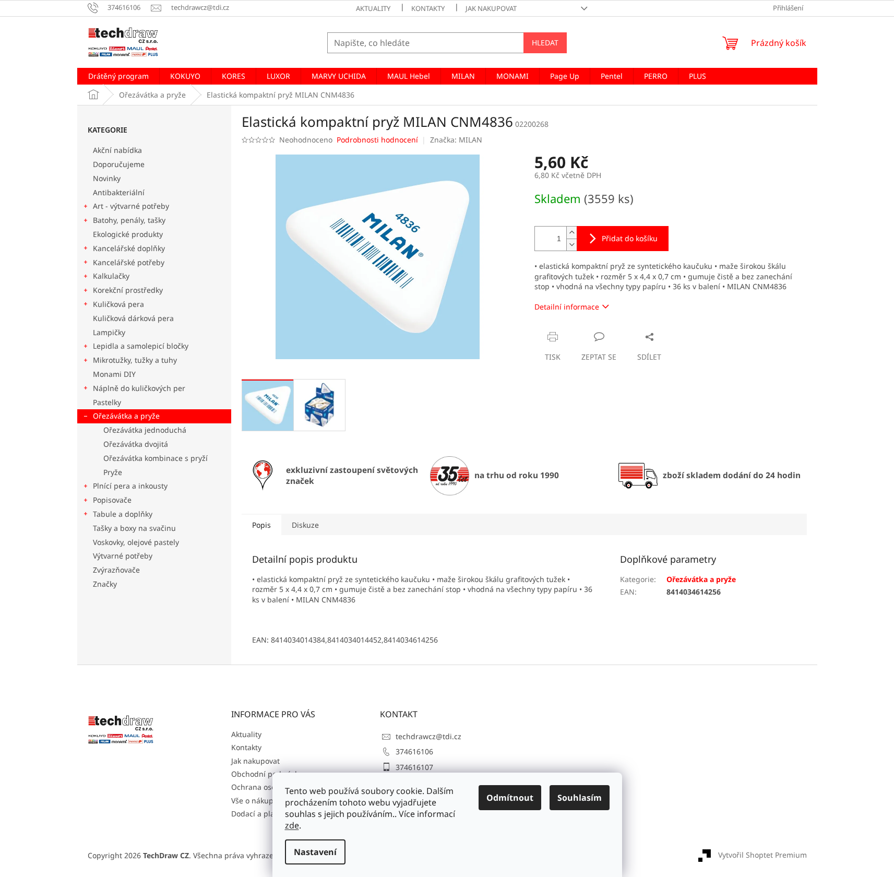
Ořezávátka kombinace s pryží (155, 458)
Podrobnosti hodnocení (377, 140)
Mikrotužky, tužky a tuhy (135, 360)
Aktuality (373, 8)
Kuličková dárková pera (133, 318)
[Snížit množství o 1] (571, 245)
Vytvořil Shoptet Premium (762, 855)
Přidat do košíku (630, 238)
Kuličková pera (118, 304)
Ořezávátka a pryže (126, 416)
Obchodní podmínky (266, 774)
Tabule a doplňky (122, 514)
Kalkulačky (111, 276)
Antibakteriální (119, 192)
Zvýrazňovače (117, 570)
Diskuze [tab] (305, 525)
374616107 (414, 767)
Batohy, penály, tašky (129, 220)
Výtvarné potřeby (122, 556)
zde (292, 825)
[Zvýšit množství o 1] (571, 233)
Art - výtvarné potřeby (131, 206)
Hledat (545, 43)
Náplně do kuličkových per (139, 388)
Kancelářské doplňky (129, 248)
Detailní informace (566, 307)
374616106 (414, 751)
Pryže (112, 472)
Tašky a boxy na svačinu (134, 528)
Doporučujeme (119, 164)
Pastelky (107, 402)
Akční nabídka (117, 150)
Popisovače (112, 500)
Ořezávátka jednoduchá (144, 430)
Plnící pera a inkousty (130, 486)
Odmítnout (509, 797)
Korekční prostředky (128, 290)
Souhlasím (579, 797)
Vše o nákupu (254, 800)
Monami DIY (114, 374)
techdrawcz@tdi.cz (428, 736)
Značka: (456, 140)
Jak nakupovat (491, 8)
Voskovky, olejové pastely (136, 542)
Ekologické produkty (128, 234)
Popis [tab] (261, 525)
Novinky (107, 178)
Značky (105, 584)
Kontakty (428, 8)
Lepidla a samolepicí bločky (140, 346)
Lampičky (109, 332)
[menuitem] (118, 76)
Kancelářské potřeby (128, 262)
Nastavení (315, 852)
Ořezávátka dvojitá (135, 444)
